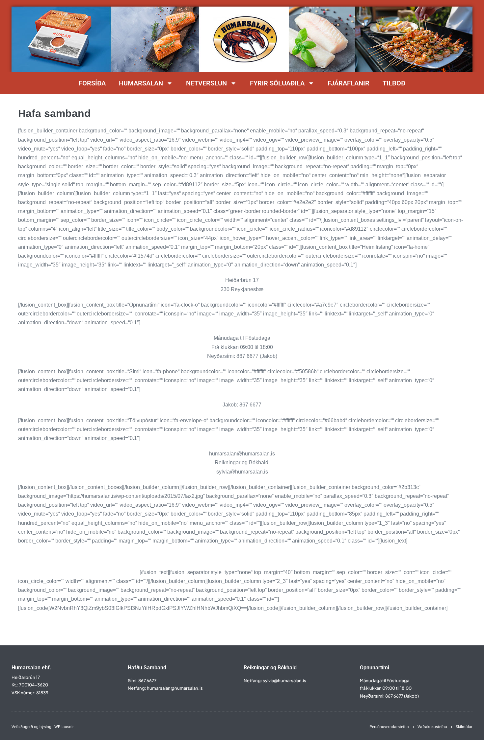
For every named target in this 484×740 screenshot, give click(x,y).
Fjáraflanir (348, 83)
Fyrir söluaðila (277, 83)
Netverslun (206, 83)
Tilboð (394, 83)
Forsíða (92, 83)
